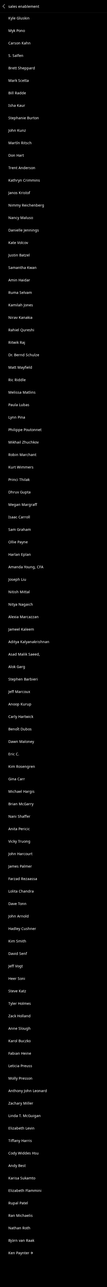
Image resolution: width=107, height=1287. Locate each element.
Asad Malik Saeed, (24, 654)
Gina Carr (16, 778)
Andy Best (17, 1165)
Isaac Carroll (19, 516)
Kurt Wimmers (21, 467)
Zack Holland (19, 1015)
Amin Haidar (19, 280)
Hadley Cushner (22, 928)
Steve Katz (17, 990)
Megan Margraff (22, 504)
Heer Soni (16, 978)
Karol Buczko (19, 1040)
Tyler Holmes (19, 1003)
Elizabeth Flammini (25, 1190)
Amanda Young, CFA (25, 566)
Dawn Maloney (21, 741)
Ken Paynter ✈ (21, 1252)
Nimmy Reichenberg (26, 205)
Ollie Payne (18, 541)
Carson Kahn (19, 43)
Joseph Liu (17, 579)
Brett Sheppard (21, 67)
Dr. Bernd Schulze (23, 354)
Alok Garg (16, 666)
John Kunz (17, 130)
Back (4, 6)
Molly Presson (20, 1078)
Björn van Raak (21, 1240)
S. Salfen (15, 55)
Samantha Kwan (22, 267)
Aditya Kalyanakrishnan (28, 641)
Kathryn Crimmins (24, 180)
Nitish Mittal (19, 591)
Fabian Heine (19, 1053)
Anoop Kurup (19, 704)
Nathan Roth (19, 1227)
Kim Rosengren (21, 766)
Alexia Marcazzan (23, 616)
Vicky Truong (19, 841)
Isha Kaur (16, 105)
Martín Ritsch (20, 142)
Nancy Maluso (20, 217)
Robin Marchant (22, 454)
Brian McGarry (21, 803)
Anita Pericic (19, 828)
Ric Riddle (17, 379)
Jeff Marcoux (19, 691)
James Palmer (20, 866)
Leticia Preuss (20, 1065)
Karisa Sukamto (21, 1178)
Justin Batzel (19, 255)
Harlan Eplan (19, 554)
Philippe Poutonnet (25, 429)
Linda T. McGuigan (24, 1115)
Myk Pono (16, 30)
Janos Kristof (19, 192)
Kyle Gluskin (19, 18)
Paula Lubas (18, 404)
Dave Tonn (17, 903)
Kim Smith (17, 941)
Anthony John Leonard (27, 1090)
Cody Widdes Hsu (23, 1153)
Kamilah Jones (20, 304)
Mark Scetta (18, 80)
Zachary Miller (20, 1103)
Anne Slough (19, 1028)
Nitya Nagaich (20, 604)
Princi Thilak (19, 479)
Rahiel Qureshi (21, 329)
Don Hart (16, 155)
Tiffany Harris (20, 1140)
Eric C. (13, 753)
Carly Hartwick (20, 716)
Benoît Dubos (20, 729)
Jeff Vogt (15, 965)
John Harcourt (20, 853)
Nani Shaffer (19, 816)
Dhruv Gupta (19, 492)
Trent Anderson (21, 167)
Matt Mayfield (20, 367)
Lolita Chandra (21, 891)
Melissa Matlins (22, 392)
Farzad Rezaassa (22, 878)
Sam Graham (19, 529)
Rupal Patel (18, 1202)
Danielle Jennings (23, 230)
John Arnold (18, 916)
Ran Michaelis (20, 1215)
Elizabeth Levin (21, 1128)
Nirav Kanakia (20, 317)
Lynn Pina (16, 417)
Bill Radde (17, 92)
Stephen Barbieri (23, 679)
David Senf (17, 953)
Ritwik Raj (16, 342)
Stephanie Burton (23, 117)
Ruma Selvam (20, 292)
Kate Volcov (18, 242)
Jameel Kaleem (21, 629)
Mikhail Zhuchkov (23, 442)
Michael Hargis (21, 791)
